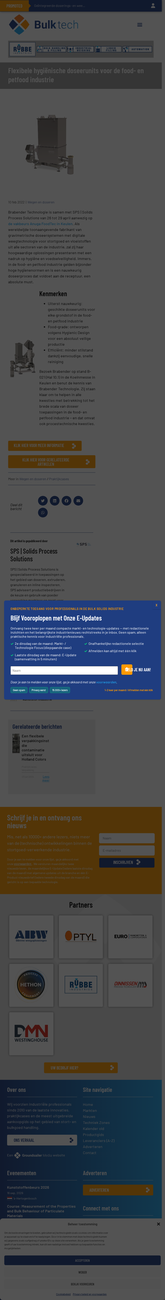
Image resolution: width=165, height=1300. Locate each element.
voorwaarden (106, 682)
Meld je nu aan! (128, 669)
